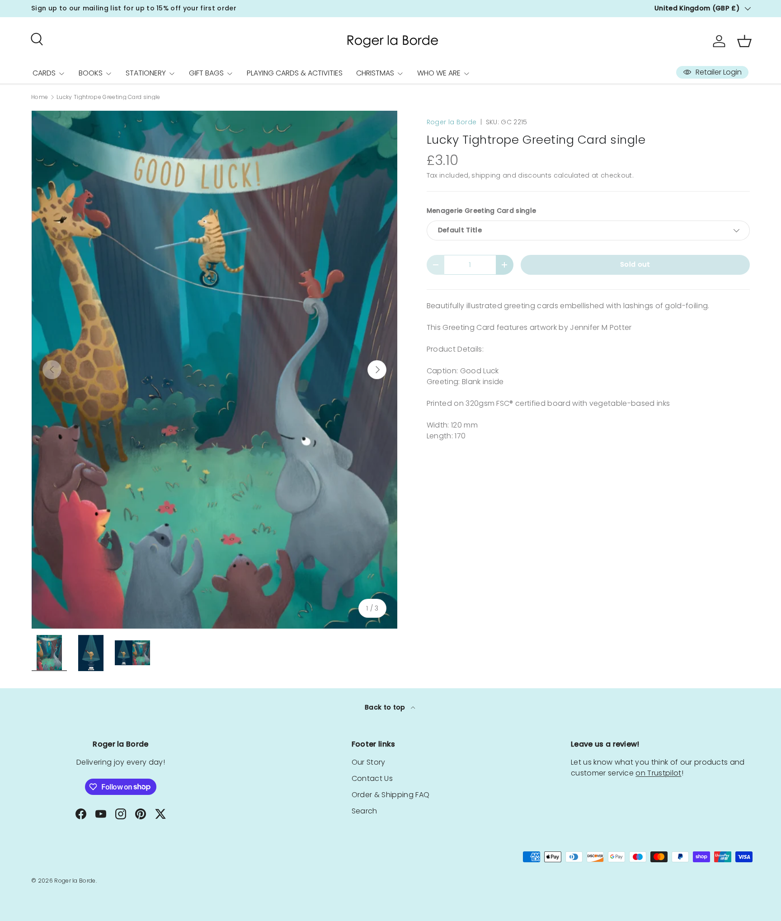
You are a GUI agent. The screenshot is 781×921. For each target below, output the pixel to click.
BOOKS (91, 73)
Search (364, 811)
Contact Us (372, 778)
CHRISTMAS (375, 73)
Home (39, 97)
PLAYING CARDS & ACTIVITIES (295, 73)
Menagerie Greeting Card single (481, 210)
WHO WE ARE (439, 73)
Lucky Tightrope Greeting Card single (108, 97)
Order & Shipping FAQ (390, 794)
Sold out (635, 264)
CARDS (44, 73)
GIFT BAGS (206, 73)
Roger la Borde (451, 122)
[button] (744, 41)
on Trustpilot (658, 773)
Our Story (369, 762)
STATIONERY (146, 73)
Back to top (386, 707)
